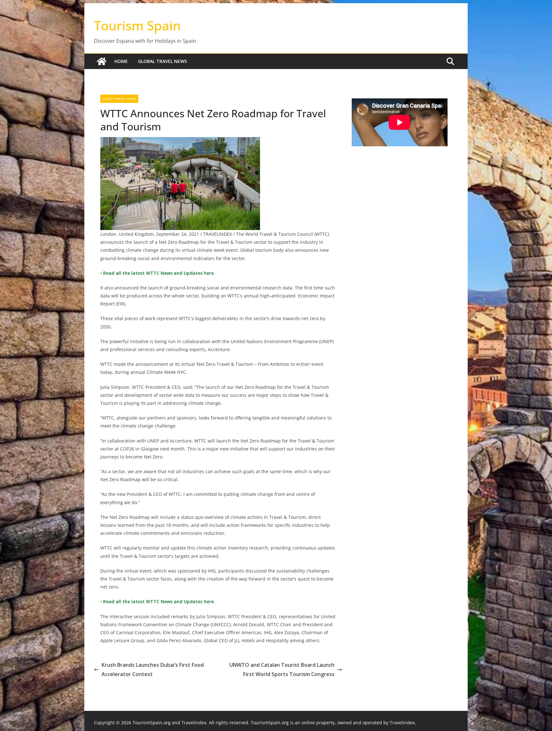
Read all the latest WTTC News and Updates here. (158, 273)
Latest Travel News (119, 98)
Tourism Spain (137, 25)
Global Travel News (162, 61)
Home (121, 61)
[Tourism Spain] (101, 61)
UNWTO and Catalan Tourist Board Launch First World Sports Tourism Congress (281, 669)
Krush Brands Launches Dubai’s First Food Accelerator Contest (153, 669)
